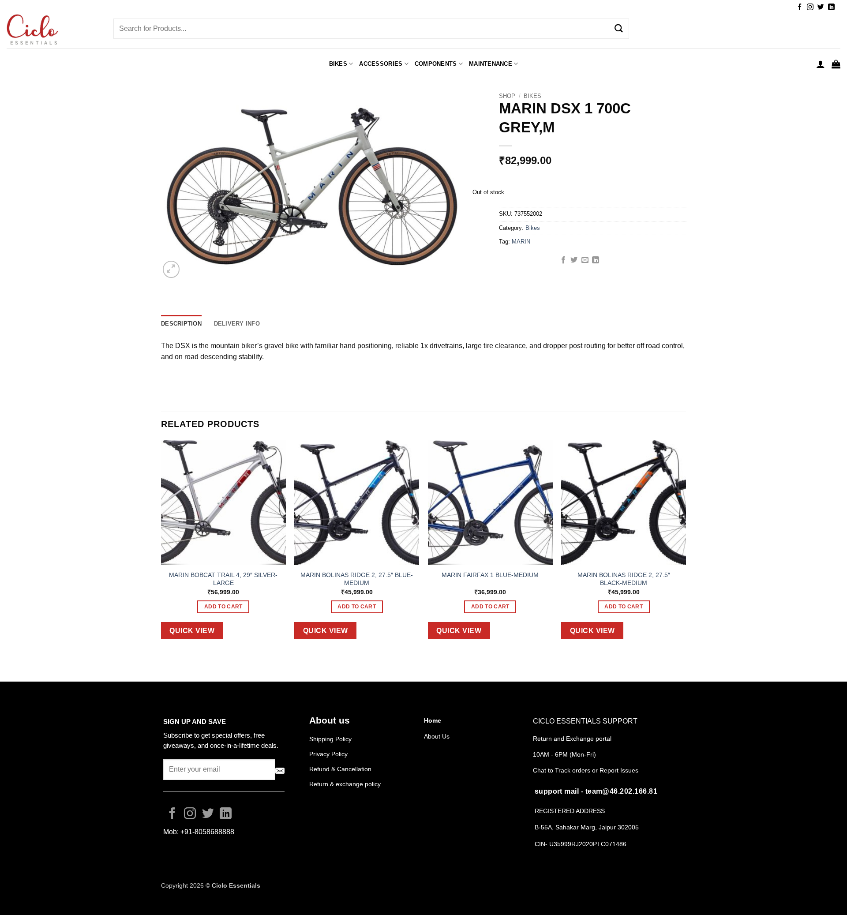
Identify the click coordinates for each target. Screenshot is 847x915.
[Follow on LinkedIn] (831, 7)
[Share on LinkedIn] (595, 260)
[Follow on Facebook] (799, 7)
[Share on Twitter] (573, 260)
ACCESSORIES (380, 63)
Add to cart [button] (223, 606)
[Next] (685, 546)
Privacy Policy (328, 754)
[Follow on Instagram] (810, 7)
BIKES (338, 63)
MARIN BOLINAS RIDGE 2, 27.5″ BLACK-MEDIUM (623, 579)
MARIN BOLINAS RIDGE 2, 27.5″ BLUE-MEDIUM (356, 579)
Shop (507, 96)
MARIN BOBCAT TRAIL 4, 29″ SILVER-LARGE (223, 579)
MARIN (521, 241)
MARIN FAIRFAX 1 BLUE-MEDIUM (490, 574)
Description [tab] (181, 323)
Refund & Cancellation (341, 768)
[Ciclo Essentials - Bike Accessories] (53, 30)
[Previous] (161, 546)
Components (436, 63)
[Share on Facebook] (563, 260)
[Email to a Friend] (584, 260)
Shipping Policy (330, 738)
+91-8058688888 (207, 832)
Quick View (191, 630)
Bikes (532, 96)
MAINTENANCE (490, 63)
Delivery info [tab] (237, 323)
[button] (820, 64)
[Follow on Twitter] (820, 7)
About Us (437, 736)
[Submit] (619, 29)
